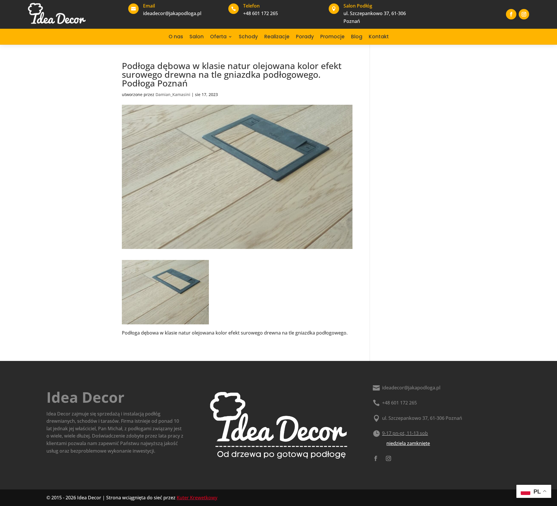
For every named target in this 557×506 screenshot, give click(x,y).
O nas (176, 36)
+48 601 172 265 (399, 403)
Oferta (218, 36)
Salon (196, 36)
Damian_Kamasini (172, 94)
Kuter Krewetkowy (197, 497)
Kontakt (379, 36)
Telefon (251, 6)
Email (149, 6)
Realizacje (277, 36)
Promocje (332, 36)
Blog (356, 36)
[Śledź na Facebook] (511, 14)
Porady (305, 36)
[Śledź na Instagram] (524, 14)
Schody (248, 36)
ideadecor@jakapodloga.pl (411, 387)
